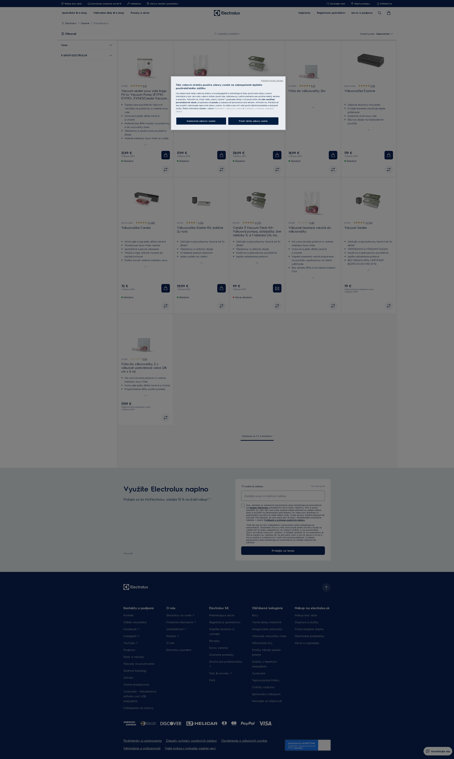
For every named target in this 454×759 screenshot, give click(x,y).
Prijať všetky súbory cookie (253, 121)
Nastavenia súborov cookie (201, 121)
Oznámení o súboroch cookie (228, 108)
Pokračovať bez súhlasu (272, 80)
